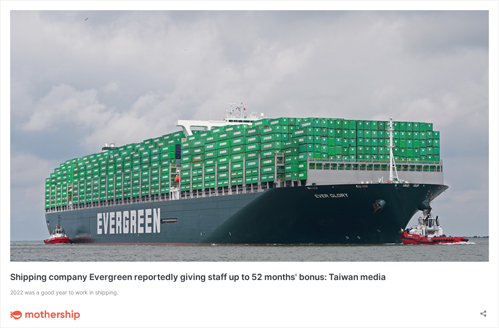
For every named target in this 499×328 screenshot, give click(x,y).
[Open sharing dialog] (483, 311)
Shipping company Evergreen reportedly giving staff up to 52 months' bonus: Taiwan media (198, 277)
